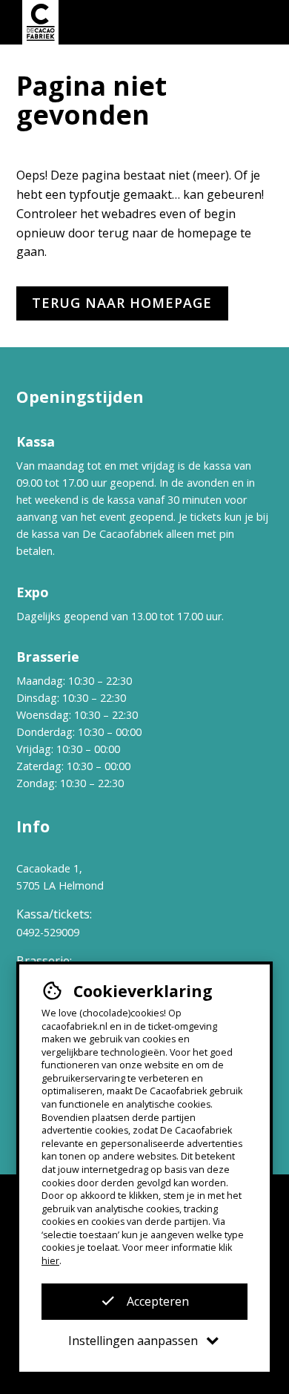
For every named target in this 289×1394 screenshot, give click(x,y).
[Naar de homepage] (40, 22)
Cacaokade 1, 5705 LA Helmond (60, 876)
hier (50, 1261)
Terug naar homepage (122, 303)
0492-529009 (47, 932)
